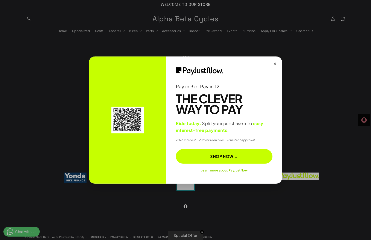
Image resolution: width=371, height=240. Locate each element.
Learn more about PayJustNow (224, 170)
